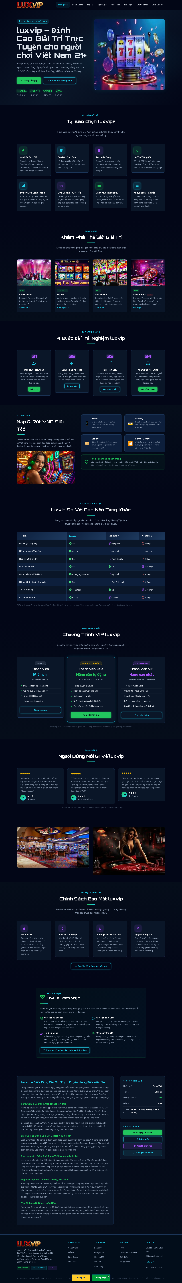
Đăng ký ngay (30, 80)
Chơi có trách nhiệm (128, 1252)
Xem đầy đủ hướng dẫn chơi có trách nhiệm (66, 1050)
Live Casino (157, 5)
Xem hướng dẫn (110, 389)
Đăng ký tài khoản (144, 1132)
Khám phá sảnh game (61, 80)
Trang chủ (63, 5)
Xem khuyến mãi (91, 715)
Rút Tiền (128, 5)
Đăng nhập (72, 386)
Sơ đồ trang (125, 1262)
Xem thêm (100, 308)
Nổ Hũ (90, 5)
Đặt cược (137, 308)
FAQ (122, 1248)
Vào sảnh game (148, 389)
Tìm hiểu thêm (141, 715)
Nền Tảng (115, 5)
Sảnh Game (77, 5)
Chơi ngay (62, 308)
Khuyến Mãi (142, 5)
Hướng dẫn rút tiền (144, 1153)
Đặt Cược (102, 5)
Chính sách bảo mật (154, 1256)
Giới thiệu (124, 1257)
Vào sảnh (23, 308)
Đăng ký (34, 389)
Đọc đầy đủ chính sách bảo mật (92, 966)
